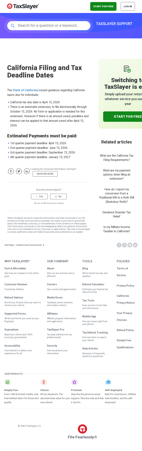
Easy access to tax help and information (94, 307)
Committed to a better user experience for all (18, 352)
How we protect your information (57, 352)
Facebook (11, 171)
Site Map (9, 245)
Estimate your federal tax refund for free (95, 291)
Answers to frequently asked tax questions (93, 355)
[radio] (39, 196)
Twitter (19, 171)
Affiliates (52, 313)
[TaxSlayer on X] (119, 245)
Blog (85, 268)
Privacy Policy (125, 285)
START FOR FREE (103, 6)
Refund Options (13, 297)
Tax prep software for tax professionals (59, 336)
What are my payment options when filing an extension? (116, 175)
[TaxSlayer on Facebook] (124, 245)
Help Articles (90, 348)
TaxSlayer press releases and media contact (60, 304)
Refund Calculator (93, 284)
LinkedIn (27, 171)
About (50, 268)
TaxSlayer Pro (55, 329)
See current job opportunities (61, 289)
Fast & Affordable (15, 268)
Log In (128, 6)
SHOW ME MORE (45, 174)
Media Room (55, 297)
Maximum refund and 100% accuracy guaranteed (18, 336)
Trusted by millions (14, 289)
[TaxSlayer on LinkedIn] (135, 245)
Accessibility (12, 345)
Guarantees (11, 329)
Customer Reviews (15, 284)
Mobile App (89, 316)
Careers (52, 284)
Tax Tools (88, 300)
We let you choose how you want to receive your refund (22, 304)
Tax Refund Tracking (95, 332)
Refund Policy (125, 330)
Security (52, 345)
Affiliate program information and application (61, 320)
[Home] (23, 6)
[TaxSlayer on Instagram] (129, 245)
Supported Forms (15, 313)
